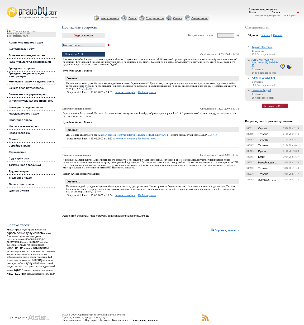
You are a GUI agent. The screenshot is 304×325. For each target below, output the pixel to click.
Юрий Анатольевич (263, 77)
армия (26, 257)
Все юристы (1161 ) (275, 106)
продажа (36, 236)
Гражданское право (22, 68)
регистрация (14, 241)
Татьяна (263, 134)
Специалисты (155, 18)
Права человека (19, 132)
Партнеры (90, 320)
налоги (28, 248)
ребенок (11, 257)
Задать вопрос (84, 35)
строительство (38, 257)
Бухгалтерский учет (21, 49)
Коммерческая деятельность (27, 107)
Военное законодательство (27, 55)
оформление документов (25, 233)
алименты (41, 248)
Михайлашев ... (267, 162)
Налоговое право (20, 120)
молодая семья (23, 236)
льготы (23, 266)
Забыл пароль (289, 15)
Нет (89, 88)
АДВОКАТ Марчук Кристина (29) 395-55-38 (265, 62)
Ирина (262, 151)
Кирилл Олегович (262, 47)
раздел (18, 257)
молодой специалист (36, 254)
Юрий (261, 156)
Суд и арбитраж (19, 158)
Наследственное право (24, 126)
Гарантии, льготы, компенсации (30, 61)
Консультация (110, 18)
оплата (47, 233)
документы (34, 263)
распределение (16, 239)
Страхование (17, 152)
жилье (10, 254)
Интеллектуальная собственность (31, 100)
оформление (37, 251)
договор (19, 254)
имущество (40, 230)
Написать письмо (71, 320)
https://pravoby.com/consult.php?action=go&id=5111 (119, 215)
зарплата (11, 251)
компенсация (37, 245)
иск (17, 266)
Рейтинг (265, 35)
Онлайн (277, 35)
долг (52, 273)
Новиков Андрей (261, 90)
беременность (14, 260)
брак (9, 236)
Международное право (24, 113)
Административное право (26, 42)
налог (49, 270)
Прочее (13, 139)
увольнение (15, 248)
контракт (34, 241)
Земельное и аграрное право (28, 94)
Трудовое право (19, 171)
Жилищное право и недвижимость (31, 81)
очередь (11, 263)
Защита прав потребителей (26, 87)
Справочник (199, 18)
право (31, 230)
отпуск (23, 229)
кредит (41, 239)
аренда (30, 273)
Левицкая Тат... (267, 179)
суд (50, 256)
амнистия (26, 260)
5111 (80, 54)
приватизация (36, 266)
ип (13, 236)
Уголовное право (20, 177)
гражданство (22, 251)
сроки (18, 270)
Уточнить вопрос (125, 92)
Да (84, 88)
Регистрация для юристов (267, 15)
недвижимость (41, 273)
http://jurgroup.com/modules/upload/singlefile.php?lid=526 (133, 135)
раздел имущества (35, 270)
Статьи (177, 18)
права (25, 242)
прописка (31, 239)
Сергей (262, 128)
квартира (13, 229)
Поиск (132, 18)
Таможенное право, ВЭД (25, 164)
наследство (16, 273)
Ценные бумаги (19, 190)
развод (37, 260)
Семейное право (20, 145)
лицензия (50, 251)
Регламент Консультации (114, 320)
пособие (44, 242)
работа (21, 263)
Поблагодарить (147, 92)
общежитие (48, 260)
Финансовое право (21, 184)
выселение (12, 245)
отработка (24, 245)
